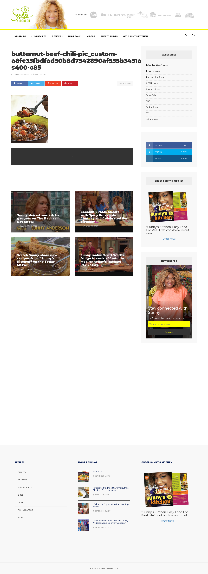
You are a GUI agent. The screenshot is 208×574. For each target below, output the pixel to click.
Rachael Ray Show (155, 77)
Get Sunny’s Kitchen (135, 36)
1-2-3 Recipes (38, 36)
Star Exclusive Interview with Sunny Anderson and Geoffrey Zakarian (110, 521)
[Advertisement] (70, 178)
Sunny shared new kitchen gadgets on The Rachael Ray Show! (39, 218)
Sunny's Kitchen (153, 89)
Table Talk (74, 36)
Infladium (20, 36)
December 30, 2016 (102, 527)
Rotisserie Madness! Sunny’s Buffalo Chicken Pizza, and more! (111, 489)
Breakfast (23, 480)
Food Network (153, 71)
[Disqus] (72, 316)
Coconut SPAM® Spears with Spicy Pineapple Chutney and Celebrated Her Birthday (104, 216)
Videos (91, 36)
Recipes (56, 36)
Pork (20, 518)
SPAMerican (152, 83)
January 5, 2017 (101, 495)
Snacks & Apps (25, 487)
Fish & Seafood (25, 510)
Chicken (22, 472)
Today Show (152, 107)
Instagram (170, 159)
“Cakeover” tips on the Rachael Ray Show (111, 505)
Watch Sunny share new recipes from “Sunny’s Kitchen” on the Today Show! (37, 260)
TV (147, 113)
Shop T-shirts (109, 36)
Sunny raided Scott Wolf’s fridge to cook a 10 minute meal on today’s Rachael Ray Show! (102, 260)
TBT (148, 101)
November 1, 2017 (102, 476)
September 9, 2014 (102, 511)
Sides (20, 495)
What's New (152, 119)
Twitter (170, 152)
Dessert (22, 502)
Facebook (170, 145)
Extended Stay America (157, 65)
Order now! (169, 238)
